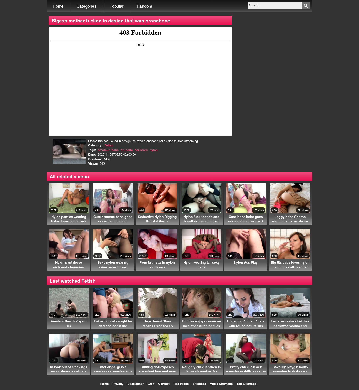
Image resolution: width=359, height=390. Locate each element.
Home (58, 6)
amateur (104, 150)
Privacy (118, 383)
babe (115, 150)
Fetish (108, 145)
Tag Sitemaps (246, 383)
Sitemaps (199, 383)
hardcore (141, 150)
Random (144, 6)
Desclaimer (135, 383)
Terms (104, 383)
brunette (126, 150)
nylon (154, 150)
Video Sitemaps (221, 383)
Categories (86, 6)
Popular (116, 6)
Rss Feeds (181, 383)
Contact (164, 383)
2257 (151, 383)
